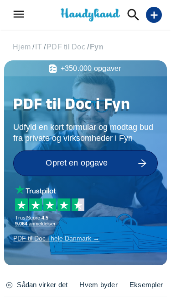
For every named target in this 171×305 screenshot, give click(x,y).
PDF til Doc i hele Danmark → (56, 238)
